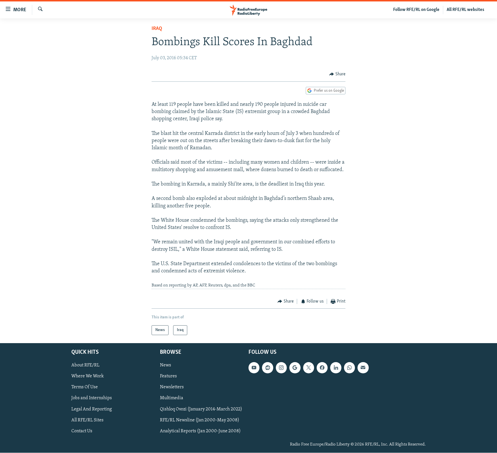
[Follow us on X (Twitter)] (308, 367)
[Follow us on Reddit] (267, 367)
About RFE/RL (85, 365)
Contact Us (81, 431)
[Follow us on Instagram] (281, 367)
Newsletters (172, 387)
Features (168, 376)
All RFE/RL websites (465, 9)
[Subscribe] (363, 367)
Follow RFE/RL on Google (416, 9)
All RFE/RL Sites (87, 420)
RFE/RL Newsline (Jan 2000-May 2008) (199, 420)
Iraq (157, 28)
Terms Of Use (84, 387)
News (165, 365)
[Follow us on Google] (294, 367)
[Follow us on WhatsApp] (349, 367)
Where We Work (87, 376)
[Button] (337, 74)
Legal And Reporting (91, 409)
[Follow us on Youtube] (253, 367)
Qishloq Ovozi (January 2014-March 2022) (201, 409)
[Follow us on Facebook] (322, 367)
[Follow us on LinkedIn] (335, 367)
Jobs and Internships (91, 398)
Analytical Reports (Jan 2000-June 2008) (200, 431)
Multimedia (171, 398)
